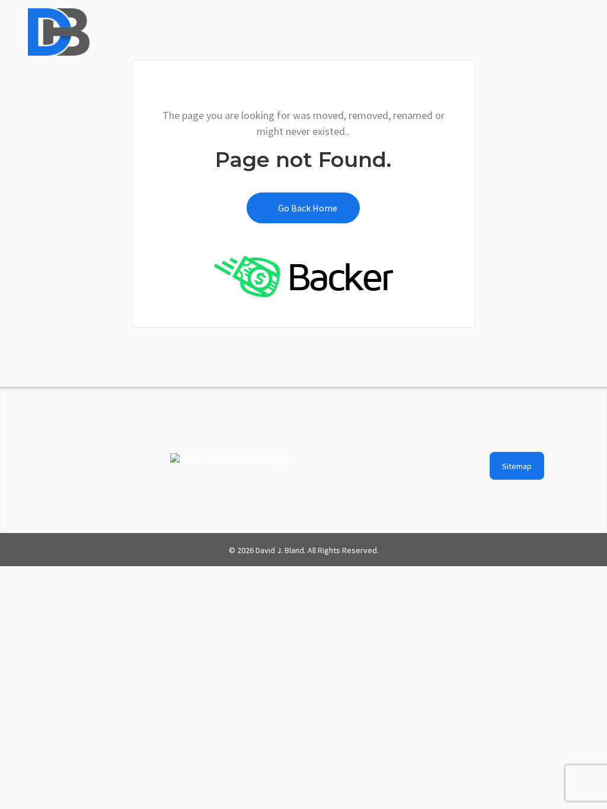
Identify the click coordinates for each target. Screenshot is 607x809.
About (350, 25)
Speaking (406, 25)
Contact (563, 25)
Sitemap (517, 466)
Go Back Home (306, 208)
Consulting (470, 25)
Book (520, 25)
